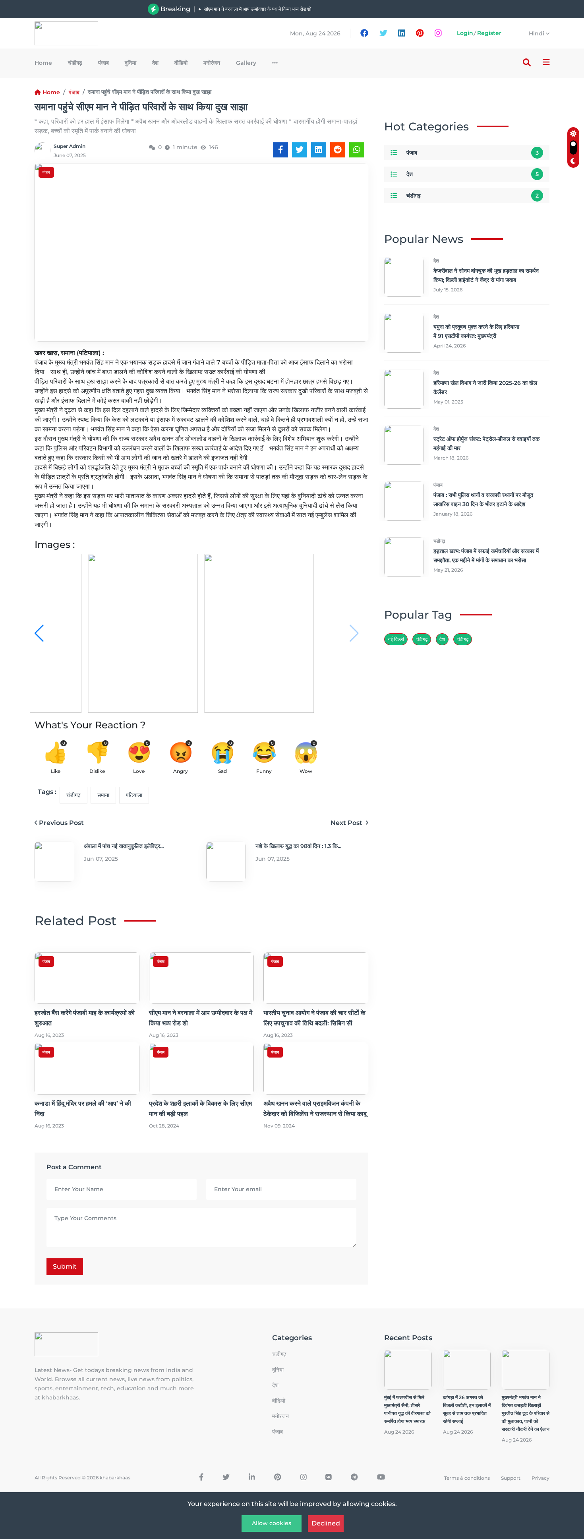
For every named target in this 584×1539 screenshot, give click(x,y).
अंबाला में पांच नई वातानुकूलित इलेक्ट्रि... (124, 846)
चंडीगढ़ (75, 62)
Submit (65, 1266)
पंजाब (103, 62)
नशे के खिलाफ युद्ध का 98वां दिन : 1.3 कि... (298, 846)
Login (465, 33)
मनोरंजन (211, 62)
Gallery (246, 62)
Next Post (347, 823)
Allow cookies (271, 1523)
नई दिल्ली (396, 639)
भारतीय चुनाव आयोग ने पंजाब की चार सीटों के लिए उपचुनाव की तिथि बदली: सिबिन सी (276, 13)
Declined (325, 1523)
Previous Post (61, 823)
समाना (103, 795)
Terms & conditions (467, 1478)
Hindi (537, 33)
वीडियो (181, 62)
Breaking (175, 9)
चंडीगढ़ (462, 639)
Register (489, 33)
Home (43, 62)
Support (510, 1478)
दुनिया (130, 62)
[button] (354, 633)
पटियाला (134, 795)
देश (155, 62)
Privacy (540, 1478)
